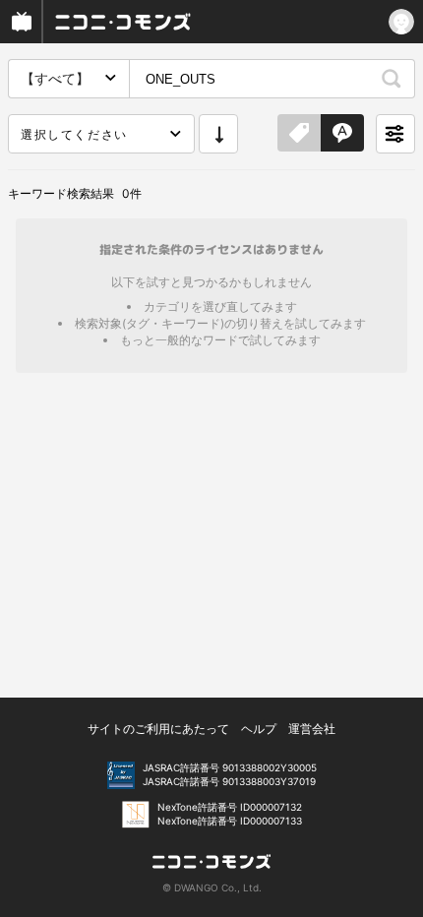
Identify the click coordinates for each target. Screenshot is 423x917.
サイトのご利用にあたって (158, 728)
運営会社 (311, 728)
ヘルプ (258, 728)
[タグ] (299, 133)
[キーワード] (342, 133)
